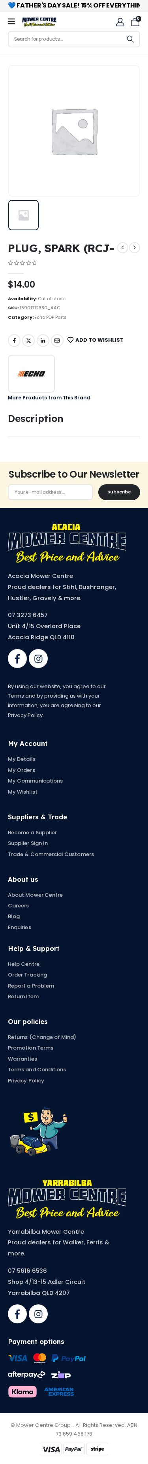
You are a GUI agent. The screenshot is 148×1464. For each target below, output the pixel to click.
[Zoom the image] (67, 528)
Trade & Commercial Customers (51, 854)
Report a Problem (31, 986)
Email (57, 340)
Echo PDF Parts (50, 317)
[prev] (122, 247)
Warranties (22, 1059)
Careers (18, 905)
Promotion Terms (30, 1048)
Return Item (23, 996)
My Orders (21, 770)
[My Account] (120, 22)
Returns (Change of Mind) (42, 1037)
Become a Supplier (32, 832)
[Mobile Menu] (14, 21)
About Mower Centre (35, 895)
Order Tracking (27, 975)
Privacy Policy (26, 1080)
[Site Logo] (39, 22)
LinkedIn (43, 340)
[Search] (130, 39)
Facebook (14, 340)
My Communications (35, 781)
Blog (14, 916)
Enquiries (19, 927)
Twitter (28, 340)
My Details (22, 759)
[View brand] (31, 374)
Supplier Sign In (28, 843)
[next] (134, 247)
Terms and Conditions (37, 1069)
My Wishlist (22, 792)
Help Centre (23, 964)
